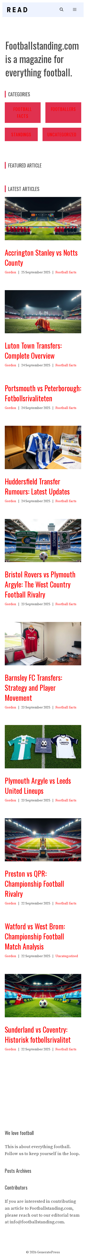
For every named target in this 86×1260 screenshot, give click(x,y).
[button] (61, 10)
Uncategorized (61, 134)
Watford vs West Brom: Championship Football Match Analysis (35, 936)
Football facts (65, 272)
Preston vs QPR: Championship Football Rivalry (34, 883)
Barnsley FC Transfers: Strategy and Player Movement (33, 687)
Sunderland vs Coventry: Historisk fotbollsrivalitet (38, 1034)
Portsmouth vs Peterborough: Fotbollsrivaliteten (43, 393)
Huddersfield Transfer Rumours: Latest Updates (37, 486)
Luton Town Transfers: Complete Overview (33, 350)
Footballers (63, 109)
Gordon (10, 272)
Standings (21, 134)
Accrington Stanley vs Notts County (41, 257)
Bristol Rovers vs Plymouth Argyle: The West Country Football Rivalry (40, 584)
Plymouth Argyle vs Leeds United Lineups (38, 785)
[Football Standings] (17, 10)
